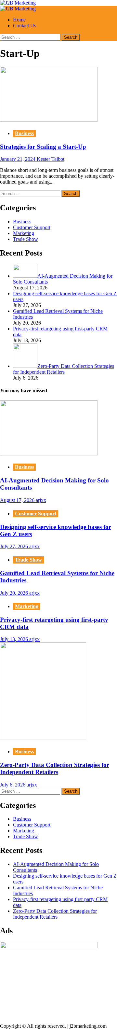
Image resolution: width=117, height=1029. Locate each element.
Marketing (23, 233)
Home (19, 19)
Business (24, 133)
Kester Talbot (50, 159)
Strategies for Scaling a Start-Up (43, 146)
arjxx (41, 500)
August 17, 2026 (18, 500)
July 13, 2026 (14, 639)
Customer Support (31, 227)
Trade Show (25, 239)
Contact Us (24, 25)
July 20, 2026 (14, 593)
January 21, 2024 (18, 159)
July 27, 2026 (14, 546)
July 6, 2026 (13, 784)
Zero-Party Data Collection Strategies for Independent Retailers (54, 768)
